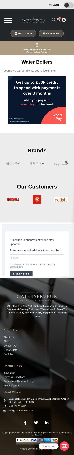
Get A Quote (10, 349)
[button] (8, 20)
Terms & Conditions (14, 376)
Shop (6, 341)
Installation (9, 372)
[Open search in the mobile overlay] (53, 19)
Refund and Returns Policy (18, 381)
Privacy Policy (11, 385)
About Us (8, 337)
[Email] (64, 446)
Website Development (30, 449)
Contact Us (9, 345)
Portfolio (8, 354)
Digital (49, 449)
